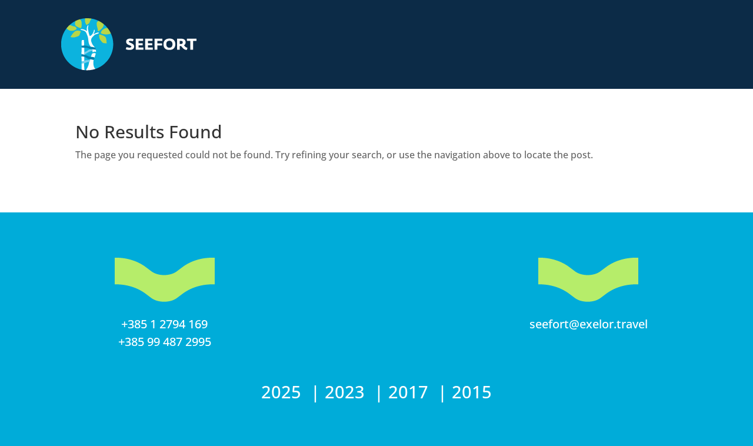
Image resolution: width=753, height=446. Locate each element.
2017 (410, 391)
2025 (283, 391)
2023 (347, 391)
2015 (472, 391)
